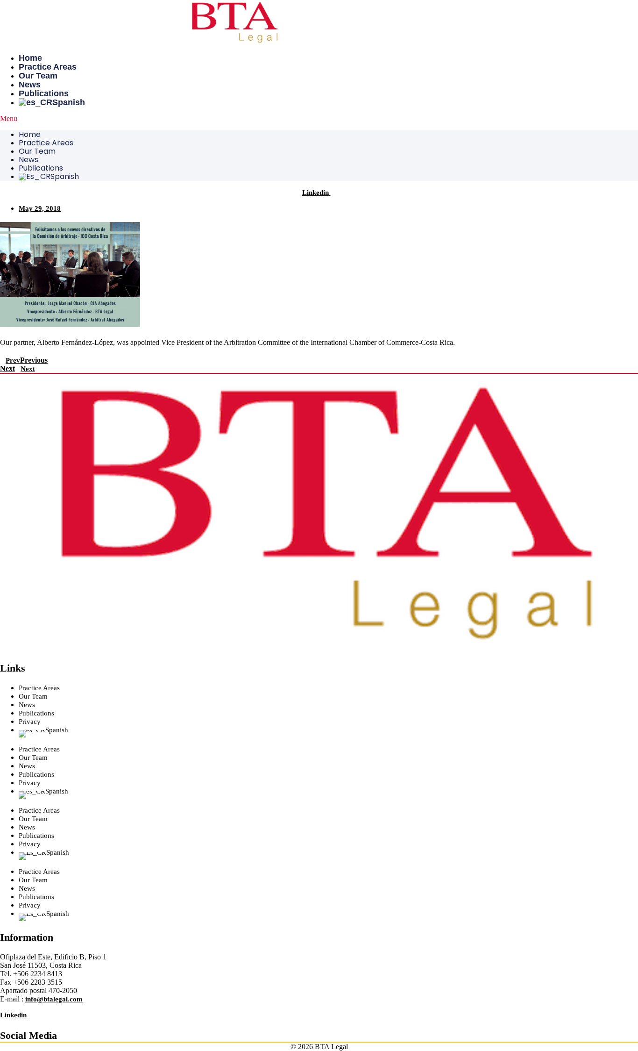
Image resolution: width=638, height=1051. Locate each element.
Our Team (38, 75)
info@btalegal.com (54, 999)
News (30, 84)
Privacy (30, 721)
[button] (319, 118)
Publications (44, 93)
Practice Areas (48, 66)
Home (30, 58)
